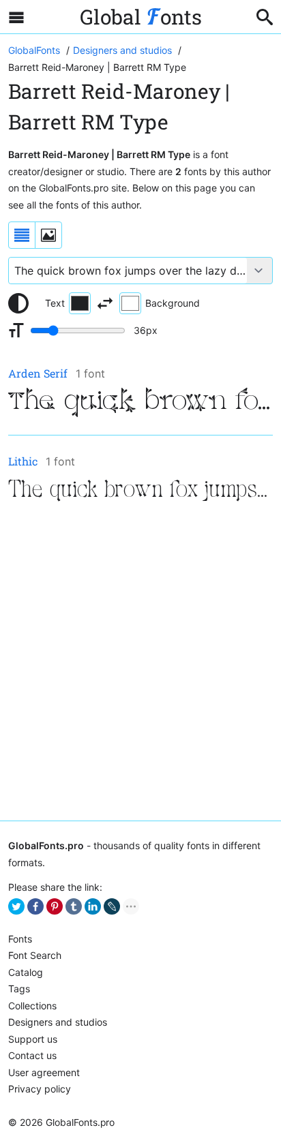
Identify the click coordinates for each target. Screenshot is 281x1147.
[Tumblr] (73, 906)
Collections (32, 1005)
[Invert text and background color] (105, 303)
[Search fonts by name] (264, 17)
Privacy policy (39, 1089)
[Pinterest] (54, 906)
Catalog (25, 972)
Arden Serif (38, 373)
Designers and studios (57, 1022)
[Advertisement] (140, 663)
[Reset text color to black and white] (18, 303)
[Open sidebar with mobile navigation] (16, 17)
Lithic (23, 461)
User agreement (44, 1072)
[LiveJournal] (112, 906)
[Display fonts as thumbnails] (48, 235)
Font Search (34, 955)
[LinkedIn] (93, 906)
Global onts (141, 16)
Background (172, 303)
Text (55, 303)
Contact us (32, 1055)
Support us (32, 1039)
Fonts (20, 939)
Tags (19, 988)
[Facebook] (35, 906)
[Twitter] (16, 906)
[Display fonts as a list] (21, 235)
